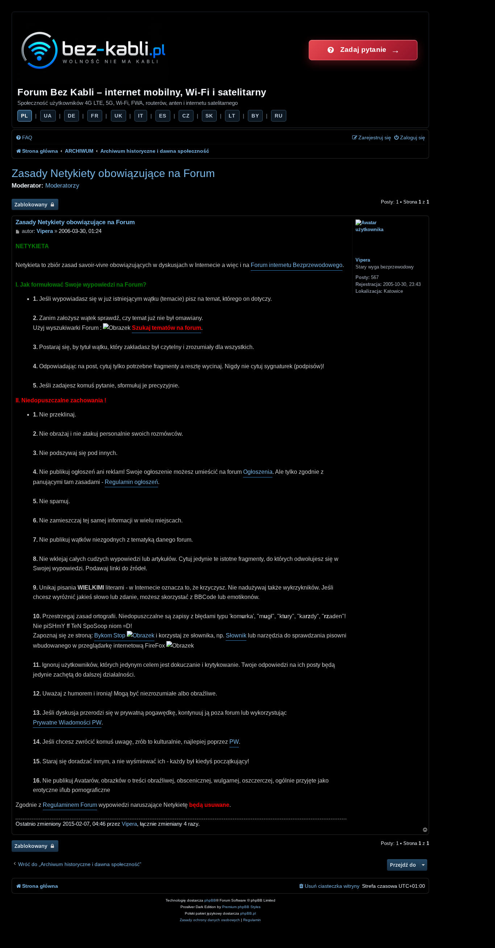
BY (255, 116)
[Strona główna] (94, 50)
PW (234, 742)
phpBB (210, 900)
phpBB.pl (248, 913)
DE (71, 116)
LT (232, 116)
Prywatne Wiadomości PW (67, 722)
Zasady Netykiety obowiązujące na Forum (113, 173)
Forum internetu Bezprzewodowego (296, 265)
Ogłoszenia (258, 472)
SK (209, 116)
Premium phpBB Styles (241, 907)
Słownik (236, 635)
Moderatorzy (62, 185)
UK (118, 116)
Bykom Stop (110, 635)
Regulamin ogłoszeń (131, 482)
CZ (186, 116)
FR (95, 116)
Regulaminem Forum (70, 805)
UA (48, 116)
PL (24, 116)
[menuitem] (24, 137)
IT (140, 116)
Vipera (362, 260)
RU (279, 116)
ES (162, 116)
